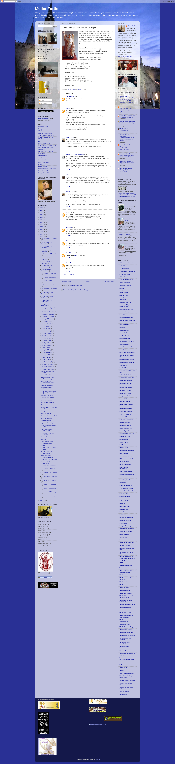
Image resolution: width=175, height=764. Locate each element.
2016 (42, 215)
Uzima (121, 662)
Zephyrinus (123, 107)
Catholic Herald (42, 155)
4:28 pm (68, 257)
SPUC (40, 131)
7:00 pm (68, 206)
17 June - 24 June (47, 333)
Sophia (43, 445)
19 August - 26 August (48, 311)
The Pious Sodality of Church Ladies (126, 616)
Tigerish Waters (124, 650)
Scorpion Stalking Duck (126, 542)
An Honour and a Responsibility (124, 291)
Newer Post (66, 282)
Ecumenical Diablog (125, 387)
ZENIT (40, 164)
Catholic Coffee (124, 344)
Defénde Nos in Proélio (126, 377)
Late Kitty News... (130, 205)
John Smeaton (124, 439)
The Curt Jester (124, 129)
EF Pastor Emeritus (125, 390)
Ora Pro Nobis (123, 493)
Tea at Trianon (123, 568)
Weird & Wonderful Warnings (46, 388)
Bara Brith (122, 315)
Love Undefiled (124, 461)
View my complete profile (125, 56)
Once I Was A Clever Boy (127, 115)
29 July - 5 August (47, 319)
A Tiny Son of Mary (125, 274)
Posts (42, 100)
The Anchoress (124, 575)
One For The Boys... (47, 385)
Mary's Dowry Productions (123, 468)
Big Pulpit (122, 327)
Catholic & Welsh (124, 338)
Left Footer (122, 445)
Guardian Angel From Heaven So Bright (47, 378)
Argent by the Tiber (125, 302)
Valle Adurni (123, 665)
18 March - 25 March (48, 364)
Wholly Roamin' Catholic (127, 680)
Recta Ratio (123, 512)
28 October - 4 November (49, 273)
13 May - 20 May (47, 345)
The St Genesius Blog (126, 627)
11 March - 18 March (48, 366)
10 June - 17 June (47, 335)
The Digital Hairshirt (125, 593)
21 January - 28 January (49, 488)
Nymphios (122, 482)
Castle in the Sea (124, 335)
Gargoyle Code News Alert (49, 416)
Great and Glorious (125, 417)
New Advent (41, 153)
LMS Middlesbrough (125, 168)
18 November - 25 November (46, 262)
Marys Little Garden (125, 471)
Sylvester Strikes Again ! (48, 423)
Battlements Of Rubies (126, 317)
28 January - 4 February (49, 484)
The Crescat (123, 585)
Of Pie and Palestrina (126, 485)
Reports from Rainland (126, 517)
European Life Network (126, 396)
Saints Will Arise (124, 534)
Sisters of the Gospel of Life (46, 135)
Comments (43, 103)
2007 (42, 236)
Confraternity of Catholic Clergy (47, 145)
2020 (42, 207)
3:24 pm (68, 169)
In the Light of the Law (126, 433)
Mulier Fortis (46, 9)
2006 (42, 500)
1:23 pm (68, 149)
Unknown (69, 227)
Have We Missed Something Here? (47, 456)
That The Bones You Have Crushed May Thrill (127, 571)
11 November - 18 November (46, 266)
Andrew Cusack (124, 295)
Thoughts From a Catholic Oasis (124, 643)
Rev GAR (68, 263)
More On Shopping (46, 418)
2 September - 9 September (46, 304)
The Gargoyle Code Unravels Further (47, 442)
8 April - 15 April (46, 357)
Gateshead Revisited (125, 411)
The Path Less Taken (126, 613)
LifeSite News (123, 447)
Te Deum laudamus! (125, 565)
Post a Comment (69, 274)
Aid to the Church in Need (45, 151)
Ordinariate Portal (124, 500)
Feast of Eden (123, 398)
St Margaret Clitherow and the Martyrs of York (127, 170)
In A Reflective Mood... (129, 219)
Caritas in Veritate (124, 333)
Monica (68, 108)
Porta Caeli (122, 503)
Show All (135, 175)
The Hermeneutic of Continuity (125, 601)
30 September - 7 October (49, 288)
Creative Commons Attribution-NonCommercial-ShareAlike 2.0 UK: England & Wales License (127, 194)
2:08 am (68, 271)
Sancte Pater (123, 537)
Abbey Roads (123, 277)
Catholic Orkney (124, 349)
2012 (42, 224)
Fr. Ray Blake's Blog (125, 408)
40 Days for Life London (127, 263)
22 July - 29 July (46, 321)
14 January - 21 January (49, 492)
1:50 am (68, 103)
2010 (42, 229)
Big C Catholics (124, 324)
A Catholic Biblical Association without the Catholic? (127, 148)
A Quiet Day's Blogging (48, 397)
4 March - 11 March (47, 369)
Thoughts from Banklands (124, 647)
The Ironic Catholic (125, 607)
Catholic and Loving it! (126, 341)
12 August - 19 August (48, 314)
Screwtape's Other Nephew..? (46, 462)
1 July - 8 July (46, 328)
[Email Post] (85, 89)
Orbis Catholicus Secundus (124, 497)
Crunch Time (45, 437)
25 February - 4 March (48, 468)
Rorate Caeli (123, 96)
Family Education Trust (44, 143)
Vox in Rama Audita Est (126, 673)
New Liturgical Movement (127, 121)
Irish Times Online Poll (47, 402)
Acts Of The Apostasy (126, 279)
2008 (42, 234)
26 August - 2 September (49, 308)
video (75, 255)
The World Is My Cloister (127, 635)
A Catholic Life (124, 268)
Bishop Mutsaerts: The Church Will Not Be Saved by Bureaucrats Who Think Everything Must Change (127, 100)
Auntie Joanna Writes (126, 309)
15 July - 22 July (46, 323)
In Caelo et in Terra (125, 425)
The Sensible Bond (125, 624)
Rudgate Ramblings (125, 526)
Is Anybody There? (125, 436)
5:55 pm (68, 186)
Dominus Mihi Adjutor (126, 380)
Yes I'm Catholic (124, 691)
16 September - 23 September (47, 297)
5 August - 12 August (48, 316)
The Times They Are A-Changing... (48, 433)
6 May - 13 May (46, 347)
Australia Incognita (125, 312)
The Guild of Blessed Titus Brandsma (126, 596)
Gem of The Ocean (125, 414)
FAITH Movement (43, 126)
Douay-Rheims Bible (44, 173)
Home (88, 282)
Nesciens (122, 477)
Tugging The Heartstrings (48, 465)
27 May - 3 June (46, 340)
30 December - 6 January (49, 238)
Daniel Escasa (70, 253)
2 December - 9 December (49, 254)
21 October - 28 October (49, 277)
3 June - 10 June (47, 338)
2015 (42, 217)
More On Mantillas (46, 400)
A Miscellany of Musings (127, 271)
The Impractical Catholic (127, 604)
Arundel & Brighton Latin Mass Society (127, 305)
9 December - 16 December (46, 250)
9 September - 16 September (46, 301)
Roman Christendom (125, 520)
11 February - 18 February (49, 476)
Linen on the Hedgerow (126, 450)
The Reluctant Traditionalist (123, 620)
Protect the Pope (124, 506)
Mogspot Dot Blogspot (126, 474)
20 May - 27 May (47, 342)
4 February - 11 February (49, 480)
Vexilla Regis (123, 667)
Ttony (67, 174)
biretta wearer (70, 96)
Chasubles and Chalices (127, 352)
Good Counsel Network (45, 133)
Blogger (98, 759)
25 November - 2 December (46, 258)
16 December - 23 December (46, 247)
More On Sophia (46, 413)
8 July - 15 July (46, 326)
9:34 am (68, 132)
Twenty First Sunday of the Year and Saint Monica (126, 156)
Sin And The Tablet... (47, 375)
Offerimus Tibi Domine (126, 153)
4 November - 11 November (46, 270)
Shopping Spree (46, 420)
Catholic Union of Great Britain (47, 168)
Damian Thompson (125, 368)
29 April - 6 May (46, 350)
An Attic (121, 288)
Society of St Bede (43, 162)
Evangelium (41, 128)
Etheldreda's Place (125, 393)
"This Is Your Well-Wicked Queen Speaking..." (48, 392)
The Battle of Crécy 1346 (126, 117)
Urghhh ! (43, 439)
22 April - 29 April (47, 352)
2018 (42, 210)
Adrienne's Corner (125, 285)
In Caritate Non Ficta (125, 428)
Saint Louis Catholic (125, 531)
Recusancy (122, 514)
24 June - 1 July (46, 331)
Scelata (121, 539)
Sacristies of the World (126, 528)
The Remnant (42, 158)
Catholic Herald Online (126, 347)
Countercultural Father (126, 359)
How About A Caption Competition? (47, 452)
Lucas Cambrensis (125, 464)
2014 (42, 219)
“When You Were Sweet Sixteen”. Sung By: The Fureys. (125, 110)
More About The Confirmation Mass (47, 382)
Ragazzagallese (124, 509)
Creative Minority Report (127, 362)
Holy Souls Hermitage (126, 419)
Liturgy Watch (45, 411)
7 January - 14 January (48, 495)
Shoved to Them (124, 545)
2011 (41, 227)
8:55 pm (68, 222)
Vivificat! (122, 670)
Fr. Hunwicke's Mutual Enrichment (126, 405)
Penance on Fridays (47, 404)
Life (39, 141)
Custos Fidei (123, 365)
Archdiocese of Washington (124, 135)
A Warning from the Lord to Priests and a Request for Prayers (126, 139)
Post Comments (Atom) (76, 285)
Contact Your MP (43, 171)
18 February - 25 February (49, 472)
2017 (42, 212)
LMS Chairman (124, 453)
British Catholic (124, 330)
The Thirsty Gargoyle (126, 161)
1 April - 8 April (46, 359)
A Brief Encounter (124, 266)
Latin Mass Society (43, 160)
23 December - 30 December (46, 243)
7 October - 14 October (48, 284)
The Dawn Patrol (124, 590)
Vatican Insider (42, 166)
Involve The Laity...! (124, 234)
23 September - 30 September (47, 293)
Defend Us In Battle (125, 375)
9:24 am (68, 247)
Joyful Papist (123, 442)
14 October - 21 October (49, 281)
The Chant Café (124, 582)
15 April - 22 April (47, 354)
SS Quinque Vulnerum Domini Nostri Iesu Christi (127, 557)
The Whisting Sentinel (126, 632)
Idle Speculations (124, 422)
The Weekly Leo (123, 130)
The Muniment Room (125, 610)
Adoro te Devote (124, 282)
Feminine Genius (124, 401)
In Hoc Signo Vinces (125, 431)
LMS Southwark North (126, 458)
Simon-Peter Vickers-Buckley (75, 154)
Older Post (109, 282)
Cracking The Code (47, 395)
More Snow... (129, 245)
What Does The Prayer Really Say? (126, 676)
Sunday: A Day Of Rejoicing (49, 459)
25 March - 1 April (47, 362)
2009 (42, 231)
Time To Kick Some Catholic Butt (46, 430)
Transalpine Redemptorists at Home (126, 658)
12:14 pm (68, 235)
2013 (42, 222)
